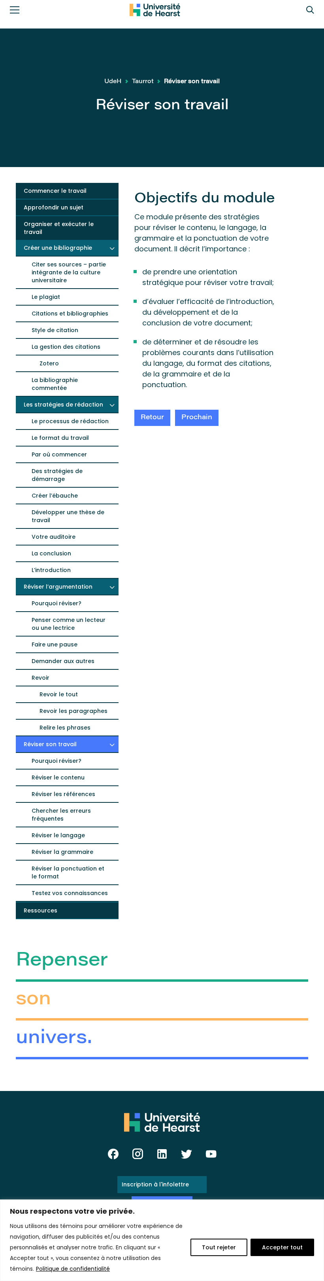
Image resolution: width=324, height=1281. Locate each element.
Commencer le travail (55, 191)
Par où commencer (59, 454)
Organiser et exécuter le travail (59, 228)
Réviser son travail (50, 744)
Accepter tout (282, 1247)
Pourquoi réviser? (56, 603)
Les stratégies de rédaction (63, 405)
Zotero (49, 363)
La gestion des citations (66, 347)
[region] (162, 1240)
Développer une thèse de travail (68, 516)
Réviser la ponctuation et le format (68, 872)
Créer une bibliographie (58, 248)
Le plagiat (46, 297)
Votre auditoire (53, 537)
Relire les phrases (65, 728)
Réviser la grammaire (62, 852)
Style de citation (55, 330)
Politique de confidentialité (73, 1269)
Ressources (40, 910)
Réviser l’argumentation (58, 587)
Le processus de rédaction (70, 421)
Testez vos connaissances (70, 893)
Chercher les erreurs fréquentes (61, 815)
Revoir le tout (59, 694)
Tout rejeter (219, 1247)
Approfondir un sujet (53, 207)
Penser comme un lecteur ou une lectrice (68, 624)
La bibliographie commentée (55, 384)
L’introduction (51, 570)
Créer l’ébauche (55, 496)
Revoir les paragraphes (73, 711)
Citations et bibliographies (70, 313)
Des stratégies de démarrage (57, 475)
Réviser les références (63, 794)
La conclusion (51, 553)
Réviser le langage (58, 835)
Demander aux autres (63, 661)
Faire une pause (54, 644)
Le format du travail (60, 438)
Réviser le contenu (58, 777)
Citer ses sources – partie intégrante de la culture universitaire (69, 272)
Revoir (40, 678)
